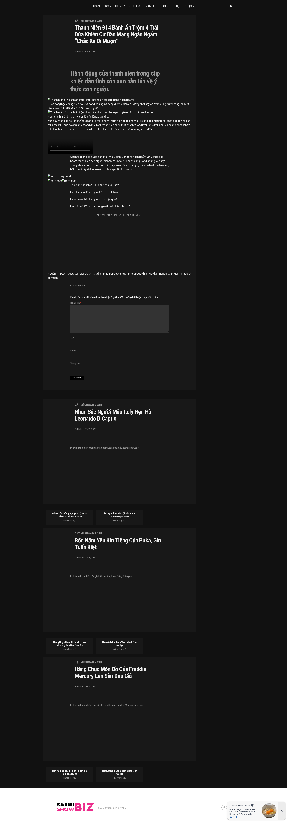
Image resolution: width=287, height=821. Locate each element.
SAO (106, 6)
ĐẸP (178, 6)
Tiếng (119, 576)
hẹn (97, 448)
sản (141, 705)
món (136, 705)
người (126, 448)
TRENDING (121, 6)
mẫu (120, 448)
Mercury (129, 705)
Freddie (108, 705)
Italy (104, 448)
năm (108, 576)
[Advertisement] (119, 238)
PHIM (136, 6)
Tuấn (125, 576)
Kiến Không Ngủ (69, 521)
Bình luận (75, 303)
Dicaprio (90, 448)
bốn (88, 576)
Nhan (131, 448)
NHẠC (188, 6)
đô (101, 705)
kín (104, 576)
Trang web (75, 363)
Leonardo (112, 448)
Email (73, 350)
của (92, 576)
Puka (113, 576)
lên (122, 705)
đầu (98, 705)
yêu (130, 576)
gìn (96, 576)
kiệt (100, 576)
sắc (137, 448)
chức (88, 705)
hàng (118, 705)
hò (100, 448)
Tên (72, 338)
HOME (97, 6)
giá (113, 705)
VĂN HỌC (151, 6)
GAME (166, 6)
